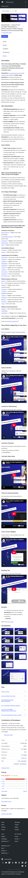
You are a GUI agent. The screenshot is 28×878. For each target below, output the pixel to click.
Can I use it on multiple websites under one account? (8, 710)
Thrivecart (4, 291)
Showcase (17, 822)
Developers (4, 839)
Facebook (4, 250)
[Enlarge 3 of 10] (11, 638)
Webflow (3, 299)
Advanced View (5, 768)
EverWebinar (4, 313)
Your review (4, 791)
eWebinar (3, 309)
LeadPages (4, 265)
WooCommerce (5, 232)
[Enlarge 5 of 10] (11, 646)
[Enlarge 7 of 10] (11, 654)
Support (5, 56)
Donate (17, 839)
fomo (19, 761)
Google (3, 252)
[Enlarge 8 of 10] (24, 654)
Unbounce (4, 259)
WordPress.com (6, 845)
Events (16, 836)
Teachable (4, 289)
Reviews (5, 45)
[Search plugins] (15, 11)
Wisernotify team (7, 32)
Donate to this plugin (6, 813)
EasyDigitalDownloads (7, 236)
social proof (16, 763)
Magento (3, 285)
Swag (17, 841)
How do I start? (5, 691)
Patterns (17, 829)
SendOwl (3, 301)
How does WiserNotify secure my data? (11, 715)
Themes (17, 824)
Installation (5, 48)
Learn (2, 834)
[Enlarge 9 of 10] (11, 663)
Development (6, 52)
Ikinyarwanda (8, 859)
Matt (3, 848)
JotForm (3, 267)
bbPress (4, 850)
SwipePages (4, 263)
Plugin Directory (5, 6)
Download (4, 36)
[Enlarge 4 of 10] (24, 638)
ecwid (2, 303)
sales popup (23, 761)
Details (4, 41)
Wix (2, 283)
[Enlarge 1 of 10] (11, 629)
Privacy (3, 829)
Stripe (2, 245)
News (2, 824)
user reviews (10, 621)
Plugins (16, 827)
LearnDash (4, 240)
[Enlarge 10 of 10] (24, 671)
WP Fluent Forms (5, 276)
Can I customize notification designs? (10, 705)
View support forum (6, 801)
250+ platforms (13, 321)
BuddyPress (5, 853)
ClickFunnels (4, 257)
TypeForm (3, 269)
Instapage (3, 261)
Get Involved (18, 834)
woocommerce (23, 763)
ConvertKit (4, 274)
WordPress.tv (5, 841)
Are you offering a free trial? (8, 696)
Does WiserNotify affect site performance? (7, 700)
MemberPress (4, 243)
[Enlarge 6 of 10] (24, 646)
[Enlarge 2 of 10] (24, 629)
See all (25, 791)
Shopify (3, 281)
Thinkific (3, 295)
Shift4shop (4, 297)
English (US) (24, 758)
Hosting (3, 827)
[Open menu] (26, 2)
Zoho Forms (4, 271)
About (2, 822)
